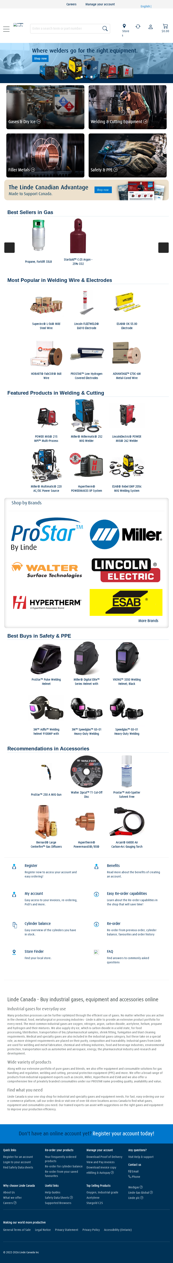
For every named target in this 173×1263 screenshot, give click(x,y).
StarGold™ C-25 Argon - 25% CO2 (78, 261)
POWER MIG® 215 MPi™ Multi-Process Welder (46, 441)
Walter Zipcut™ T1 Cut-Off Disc (86, 794)
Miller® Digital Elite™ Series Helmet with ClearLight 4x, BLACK (87, 684)
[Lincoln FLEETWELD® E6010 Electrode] (87, 303)
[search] (70, 28)
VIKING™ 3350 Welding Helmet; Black (127, 681)
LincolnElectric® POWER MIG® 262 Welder (126, 438)
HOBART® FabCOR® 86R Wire (46, 376)
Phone (135, 1176)
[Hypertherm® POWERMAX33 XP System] (87, 466)
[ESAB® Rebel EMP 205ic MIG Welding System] (127, 466)
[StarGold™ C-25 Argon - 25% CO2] (78, 235)
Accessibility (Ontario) (118, 1230)
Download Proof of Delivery (104, 1157)
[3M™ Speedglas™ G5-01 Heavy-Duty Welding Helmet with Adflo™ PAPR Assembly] (87, 709)
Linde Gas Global (139, 1192)
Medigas (134, 1187)
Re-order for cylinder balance (64, 1166)
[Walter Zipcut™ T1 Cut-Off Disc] (87, 772)
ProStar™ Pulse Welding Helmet (46, 681)
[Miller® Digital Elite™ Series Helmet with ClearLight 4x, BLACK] (87, 659)
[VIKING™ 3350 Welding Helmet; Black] (127, 659)
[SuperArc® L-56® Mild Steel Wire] (46, 303)
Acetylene (93, 1197)
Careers (71, 4)
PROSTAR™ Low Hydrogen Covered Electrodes (86, 376)
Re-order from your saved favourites (61, 1174)
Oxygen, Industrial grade (102, 1192)
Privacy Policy (91, 1230)
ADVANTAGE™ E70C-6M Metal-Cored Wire (127, 376)
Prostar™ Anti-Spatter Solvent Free (126, 794)
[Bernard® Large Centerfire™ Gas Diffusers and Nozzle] (46, 821)
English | (146, 6)
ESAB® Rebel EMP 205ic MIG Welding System (127, 488)
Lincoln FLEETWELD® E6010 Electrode (86, 326)
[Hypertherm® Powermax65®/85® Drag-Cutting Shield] (87, 821)
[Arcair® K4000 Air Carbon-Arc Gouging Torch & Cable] (127, 821)
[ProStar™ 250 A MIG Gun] (46, 772)
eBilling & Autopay (98, 1172)
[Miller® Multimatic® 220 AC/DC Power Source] (46, 466)
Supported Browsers (58, 1203)
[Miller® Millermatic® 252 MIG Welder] (87, 416)
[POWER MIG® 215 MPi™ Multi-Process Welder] (46, 416)
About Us (9, 1192)
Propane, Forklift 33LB (38, 261)
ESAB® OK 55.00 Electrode (127, 326)
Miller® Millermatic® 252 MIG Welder (86, 438)
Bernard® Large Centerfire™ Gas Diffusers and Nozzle (46, 847)
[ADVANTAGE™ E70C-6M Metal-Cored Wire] (127, 353)
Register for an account (18, 1157)
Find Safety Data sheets (18, 1167)
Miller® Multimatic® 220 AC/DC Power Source (46, 488)
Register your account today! (123, 1133)
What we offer (12, 1197)
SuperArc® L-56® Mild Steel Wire (46, 326)
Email (135, 1171)
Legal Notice (43, 1230)
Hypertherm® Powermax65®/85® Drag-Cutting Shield (86, 847)
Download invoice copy (101, 1167)
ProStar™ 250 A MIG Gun (46, 794)
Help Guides (52, 1192)
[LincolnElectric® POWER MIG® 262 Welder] (127, 416)
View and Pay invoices (100, 1162)
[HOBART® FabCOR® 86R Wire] (46, 353)
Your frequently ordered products (60, 1159)
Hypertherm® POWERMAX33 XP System (86, 488)
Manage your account (100, 4)
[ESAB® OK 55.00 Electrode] (127, 303)
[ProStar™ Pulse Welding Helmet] (46, 659)
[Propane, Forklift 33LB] (38, 235)
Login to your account (17, 1162)
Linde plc (134, 1198)
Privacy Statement (66, 1230)
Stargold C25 (94, 1203)
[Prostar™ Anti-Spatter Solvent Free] (127, 772)
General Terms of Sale (17, 1230)
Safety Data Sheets (57, 1197)
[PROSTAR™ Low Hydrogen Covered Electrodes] (87, 353)
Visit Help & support (141, 1157)
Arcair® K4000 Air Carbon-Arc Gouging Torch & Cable (126, 847)
